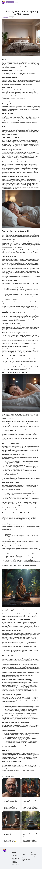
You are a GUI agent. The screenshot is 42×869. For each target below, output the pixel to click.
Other (17, 6)
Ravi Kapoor (5, 17)
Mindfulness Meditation (10, 6)
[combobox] (27, 2)
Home (3, 6)
